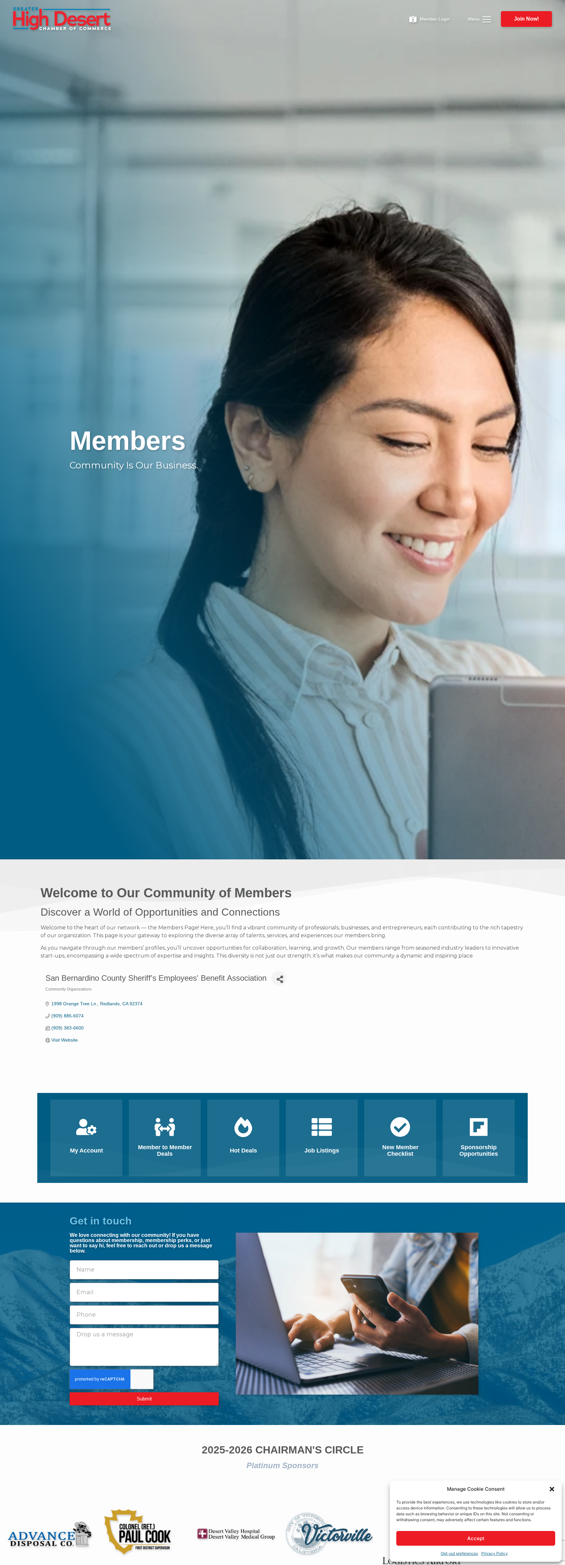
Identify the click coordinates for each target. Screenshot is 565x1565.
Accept (476, 1538)
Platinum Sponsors (282, 1465)
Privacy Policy (494, 1553)
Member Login (435, 19)
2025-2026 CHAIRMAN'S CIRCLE (283, 1450)
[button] (552, 1489)
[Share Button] (278, 978)
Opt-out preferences (459, 1553)
